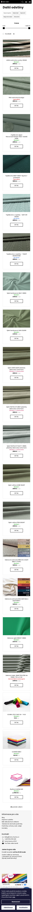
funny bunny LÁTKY (11, 841)
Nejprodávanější (8, 16)
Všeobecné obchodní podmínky (12, 824)
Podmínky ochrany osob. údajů (12, 826)
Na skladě (9, 34)
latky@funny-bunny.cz (12, 837)
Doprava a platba (7, 820)
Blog (3, 817)
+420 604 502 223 (10, 839)
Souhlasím (23, 907)
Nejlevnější (16, 13)
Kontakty (5, 828)
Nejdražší (22, 13)
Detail (16, 68)
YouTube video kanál (11, 843)
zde (13, 897)
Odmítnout (8, 907)
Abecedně (16, 16)
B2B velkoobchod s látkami (10, 822)
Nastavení (16, 902)
